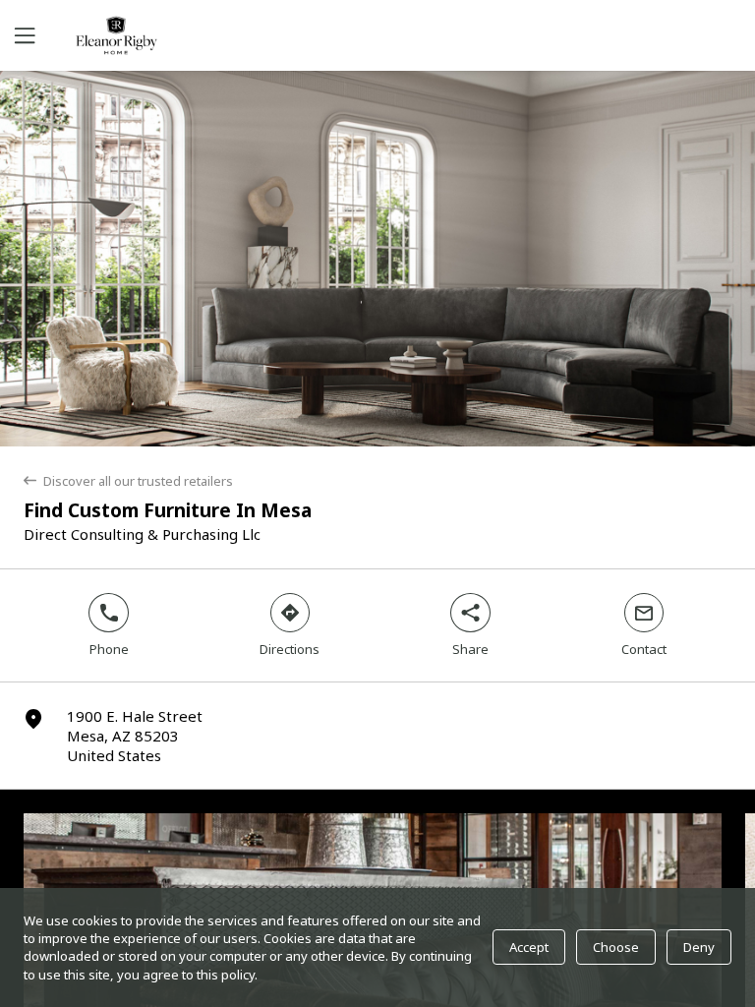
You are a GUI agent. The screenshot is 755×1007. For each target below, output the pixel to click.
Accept (529, 947)
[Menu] (22, 35)
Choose (616, 947)
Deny (699, 947)
